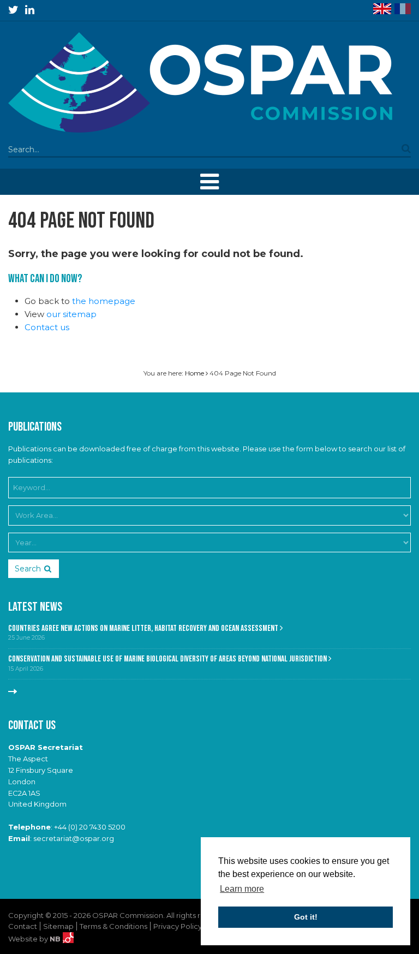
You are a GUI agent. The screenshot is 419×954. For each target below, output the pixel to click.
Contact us (47, 327)
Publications (35, 427)
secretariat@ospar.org (73, 838)
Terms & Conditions (113, 926)
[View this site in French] (402, 8)
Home (194, 373)
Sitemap (58, 926)
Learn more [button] (242, 888)
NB (56, 938)
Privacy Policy (177, 926)
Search (28, 569)
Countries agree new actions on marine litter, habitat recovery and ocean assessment (144, 628)
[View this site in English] (382, 8)
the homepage (103, 301)
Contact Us (32, 725)
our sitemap (71, 314)
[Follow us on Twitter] (13, 9)
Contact (22, 926)
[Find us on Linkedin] (29, 9)
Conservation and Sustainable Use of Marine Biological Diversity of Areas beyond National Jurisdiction (168, 659)
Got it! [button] (306, 917)
